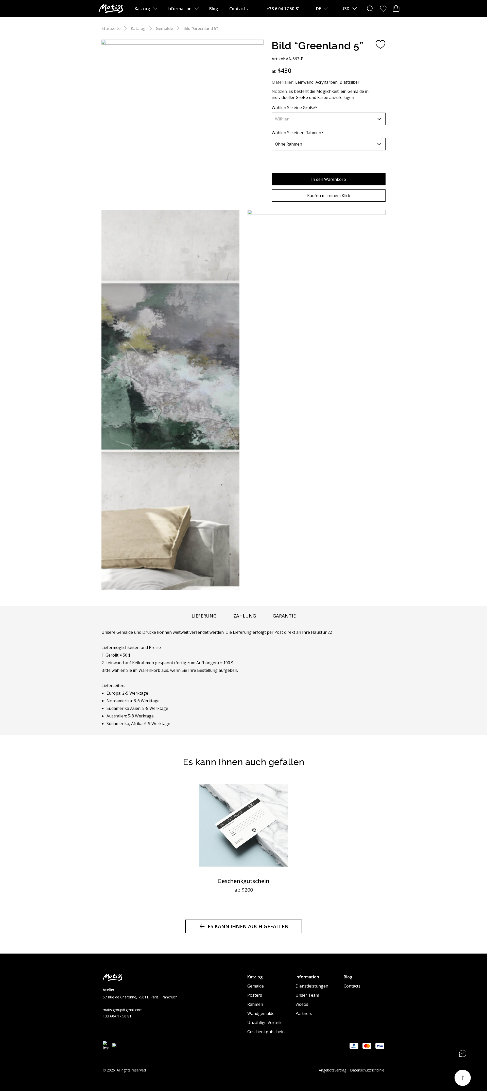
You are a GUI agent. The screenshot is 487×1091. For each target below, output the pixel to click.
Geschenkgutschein (266, 1031)
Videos (301, 1004)
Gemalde (164, 28)
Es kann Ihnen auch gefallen (248, 926)
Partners (303, 1013)
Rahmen (255, 1004)
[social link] (106, 1046)
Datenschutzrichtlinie (367, 1070)
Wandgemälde (260, 1013)
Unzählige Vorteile (265, 1022)
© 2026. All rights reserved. (125, 1070)
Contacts (238, 8)
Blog (213, 8)
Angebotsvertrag (332, 1070)
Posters (254, 995)
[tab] (204, 615)
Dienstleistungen (311, 986)
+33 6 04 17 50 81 (283, 8)
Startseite (110, 28)
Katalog (142, 8)
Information (179, 8)
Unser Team (307, 995)
